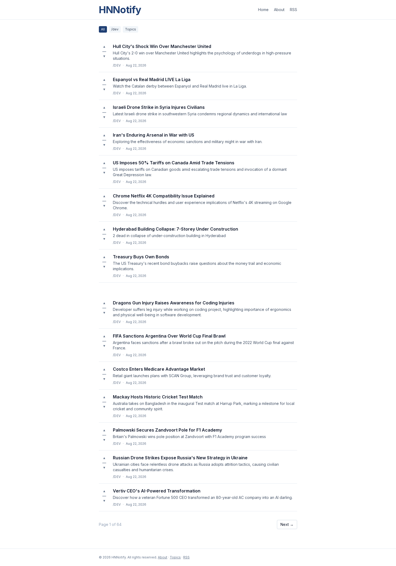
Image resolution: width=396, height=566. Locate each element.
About (279, 9)
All (103, 29)
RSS (293, 9)
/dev (115, 29)
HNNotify (120, 9)
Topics (130, 29)
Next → (287, 524)
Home (263, 9)
